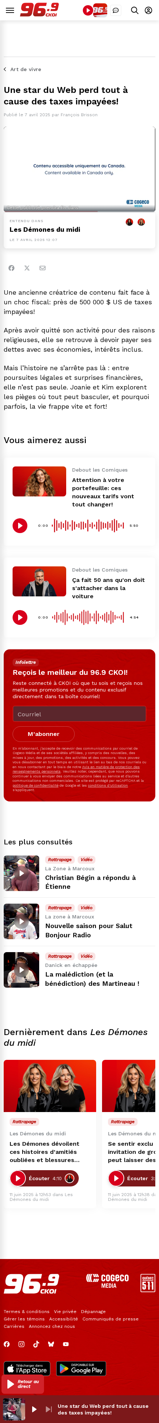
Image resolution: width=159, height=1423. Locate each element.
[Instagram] (21, 1344)
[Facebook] (11, 268)
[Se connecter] (148, 10)
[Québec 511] (148, 1290)
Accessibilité (63, 1319)
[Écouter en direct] (88, 10)
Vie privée (65, 1311)
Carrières (14, 1326)
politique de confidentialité (35, 785)
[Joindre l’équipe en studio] (115, 10)
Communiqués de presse (110, 1319)
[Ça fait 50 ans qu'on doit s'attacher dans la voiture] (39, 581)
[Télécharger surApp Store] (27, 1369)
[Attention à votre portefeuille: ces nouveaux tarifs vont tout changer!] (39, 481)
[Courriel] (42, 268)
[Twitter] (27, 268)
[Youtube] (66, 1344)
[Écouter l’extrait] (20, 525)
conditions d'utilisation (108, 785)
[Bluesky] (51, 1344)
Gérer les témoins (24, 1319)
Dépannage (93, 1311)
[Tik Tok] (36, 1344)
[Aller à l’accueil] (39, 14)
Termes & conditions (27, 1311)
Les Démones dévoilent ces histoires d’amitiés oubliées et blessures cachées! (45, 1152)
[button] (22, 1384)
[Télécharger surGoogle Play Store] (81, 1369)
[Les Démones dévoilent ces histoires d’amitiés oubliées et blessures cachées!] (50, 1086)
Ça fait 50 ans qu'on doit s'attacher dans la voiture (108, 588)
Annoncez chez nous (52, 1326)
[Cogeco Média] (107, 1285)
